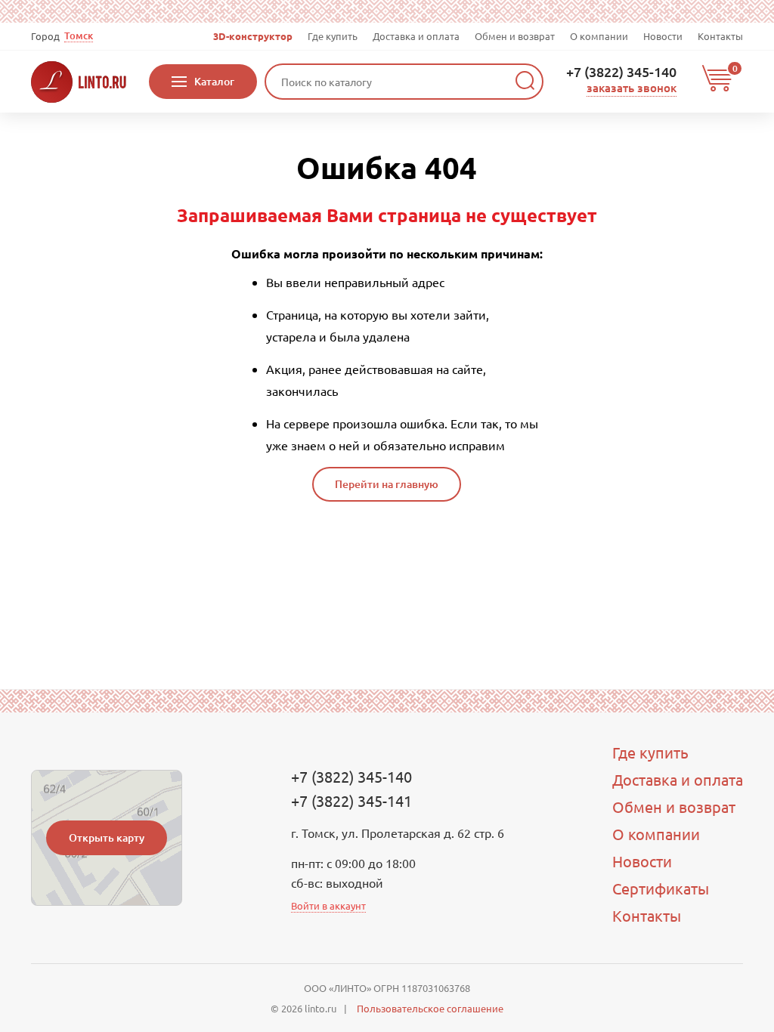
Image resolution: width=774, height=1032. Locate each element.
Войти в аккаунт (328, 905)
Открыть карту (106, 837)
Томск (78, 36)
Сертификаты (660, 888)
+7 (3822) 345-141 (351, 800)
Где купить (333, 35)
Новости (663, 35)
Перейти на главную (386, 484)
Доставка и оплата (416, 35)
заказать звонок (631, 87)
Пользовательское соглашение (430, 1008)
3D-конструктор (253, 35)
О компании (599, 35)
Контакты (720, 35)
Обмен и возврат (515, 35)
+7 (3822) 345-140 (621, 71)
